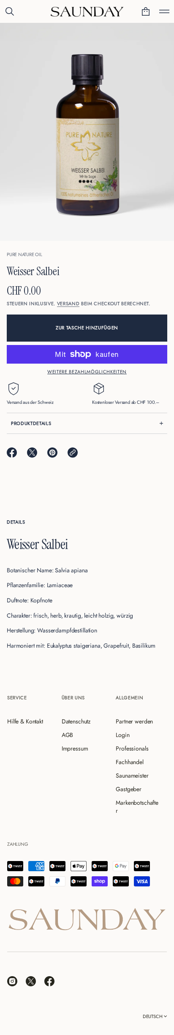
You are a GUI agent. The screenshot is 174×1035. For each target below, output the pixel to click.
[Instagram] (12, 981)
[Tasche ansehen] (145, 11)
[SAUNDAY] (87, 11)
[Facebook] (49, 981)
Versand (68, 303)
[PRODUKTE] (164, 11)
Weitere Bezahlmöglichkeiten (87, 371)
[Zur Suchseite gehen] (9, 11)
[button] (9, 11)
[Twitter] (31, 981)
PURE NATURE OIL (24, 254)
